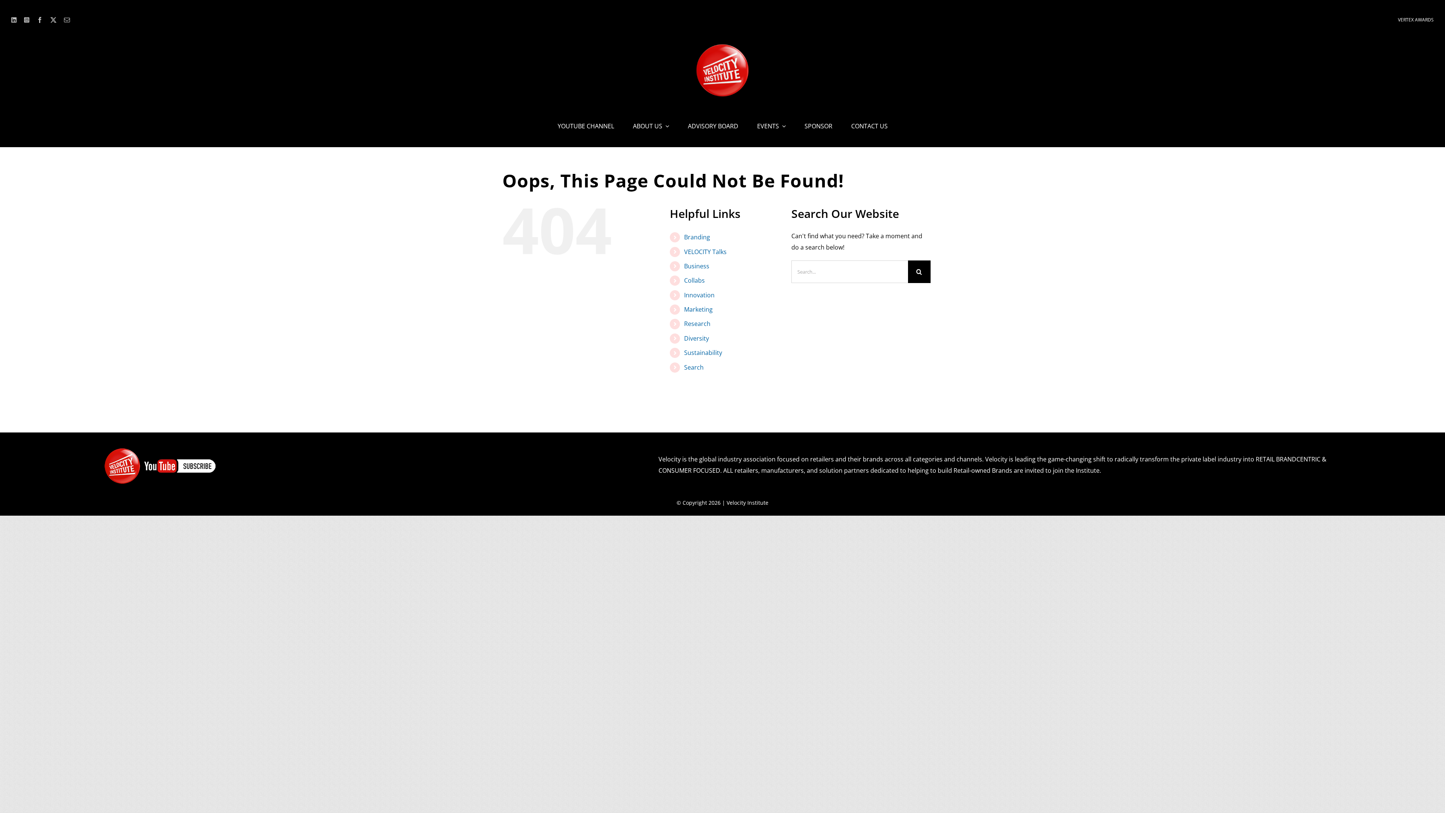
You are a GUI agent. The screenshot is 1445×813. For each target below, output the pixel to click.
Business (696, 266)
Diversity (696, 338)
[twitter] (53, 20)
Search (694, 367)
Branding (697, 237)
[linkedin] (14, 20)
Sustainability (703, 353)
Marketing (698, 309)
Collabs (694, 280)
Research (697, 324)
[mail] (67, 20)
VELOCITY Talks (705, 252)
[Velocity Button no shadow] (722, 47)
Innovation (699, 295)
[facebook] (40, 20)
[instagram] (26, 20)
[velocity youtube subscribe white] (160, 450)
